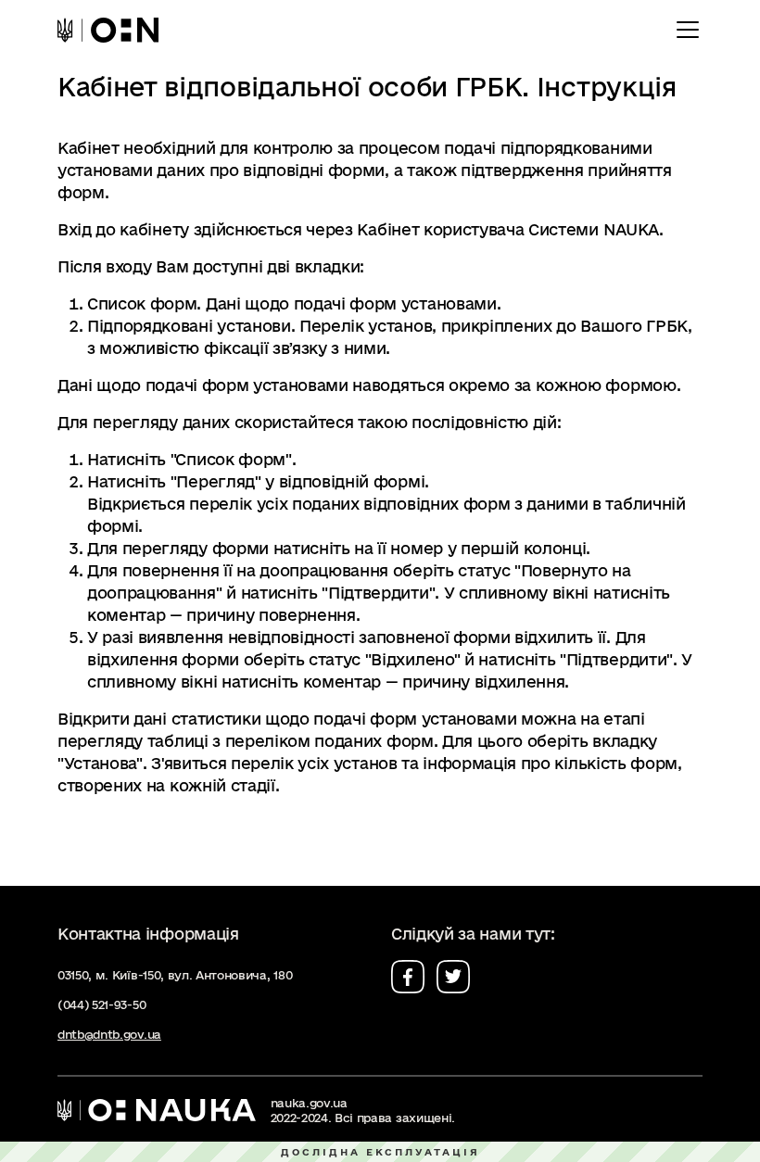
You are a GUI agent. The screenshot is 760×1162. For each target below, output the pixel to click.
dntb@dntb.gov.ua (109, 1034)
